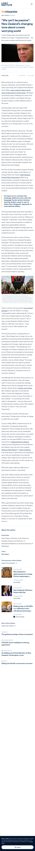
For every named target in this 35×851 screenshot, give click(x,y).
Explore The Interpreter (8, 563)
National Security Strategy (20, 442)
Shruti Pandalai (19, 617)
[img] (14, 617)
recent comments (25, 450)
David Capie (4, 75)
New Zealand (5, 15)
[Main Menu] (32, 4)
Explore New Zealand (7, 626)
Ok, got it (17, 847)
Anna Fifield (16, 582)
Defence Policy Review (9, 450)
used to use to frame (25, 388)
